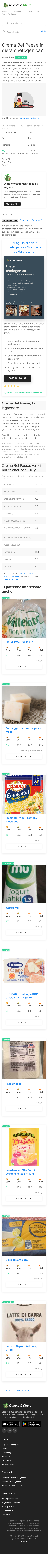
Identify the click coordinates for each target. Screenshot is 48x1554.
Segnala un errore (12, 579)
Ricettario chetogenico (11, 1481)
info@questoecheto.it (11, 1498)
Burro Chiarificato (17, 1259)
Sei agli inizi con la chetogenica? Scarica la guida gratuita (24, 247)
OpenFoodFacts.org (29, 118)
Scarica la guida (17, 378)
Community (6, 1452)
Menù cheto (7, 1456)
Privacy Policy (8, 1506)
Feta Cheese (13, 1083)
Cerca (43, 31)
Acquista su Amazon (31, 220)
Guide (4, 1448)
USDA (25, 573)
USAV (31, 573)
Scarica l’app (12, 204)
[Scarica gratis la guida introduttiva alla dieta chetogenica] (24, 287)
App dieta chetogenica (11, 1444)
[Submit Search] (4, 31)
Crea (20, 573)
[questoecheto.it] (17, 5)
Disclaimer (6, 1514)
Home (4, 11)
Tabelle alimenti (8, 1464)
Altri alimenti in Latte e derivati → (15, 1390)
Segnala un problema (11, 1502)
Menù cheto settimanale (12, 1485)
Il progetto (6, 1460)
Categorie (17, 11)
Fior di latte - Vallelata (19, 642)
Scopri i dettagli (24, 667)
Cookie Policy (7, 1510)
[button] (45, 5)
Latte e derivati (32, 11)
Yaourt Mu (12, 907)
